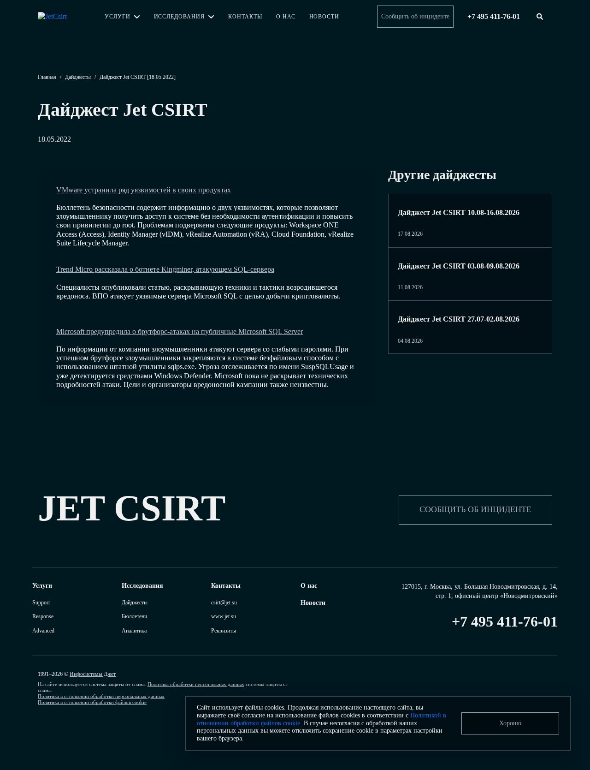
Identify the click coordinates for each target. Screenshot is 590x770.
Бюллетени (134, 616)
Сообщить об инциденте (415, 16)
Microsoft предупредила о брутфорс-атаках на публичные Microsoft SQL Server (179, 331)
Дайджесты (78, 77)
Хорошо (510, 723)
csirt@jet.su (224, 602)
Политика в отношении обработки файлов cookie (92, 702)
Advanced (43, 630)
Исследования (179, 16)
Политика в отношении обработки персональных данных (101, 696)
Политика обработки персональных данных (196, 684)
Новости (324, 16)
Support (41, 602)
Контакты (245, 16)
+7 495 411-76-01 (505, 621)
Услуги (117, 16)
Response (42, 616)
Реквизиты (223, 630)
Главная (47, 77)
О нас (285, 16)
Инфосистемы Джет (93, 674)
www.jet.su (223, 616)
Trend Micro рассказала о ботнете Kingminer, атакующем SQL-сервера (165, 269)
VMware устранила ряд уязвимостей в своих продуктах (143, 190)
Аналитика (134, 630)
